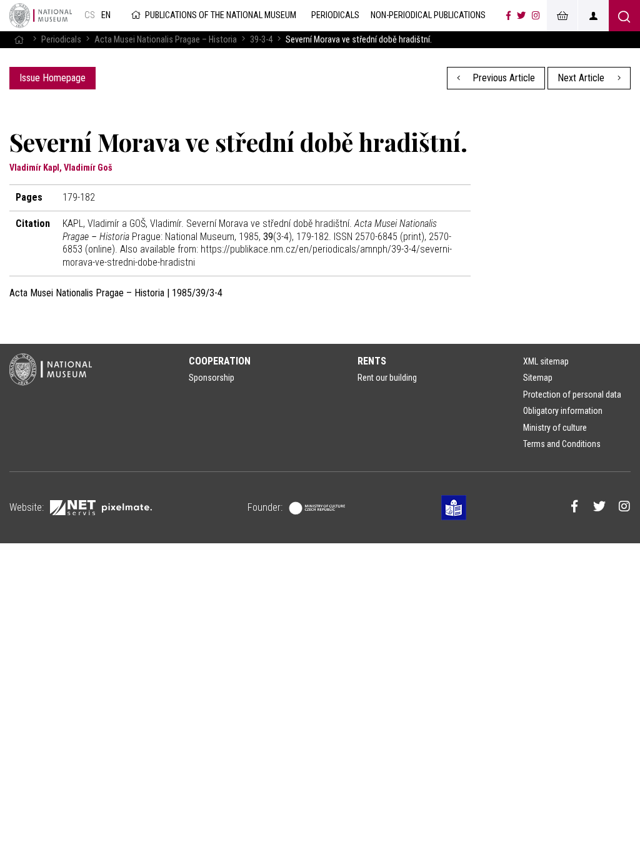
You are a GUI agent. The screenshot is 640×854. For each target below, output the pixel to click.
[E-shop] (562, 15)
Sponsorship (211, 378)
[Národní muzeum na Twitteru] (521, 15)
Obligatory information (562, 411)
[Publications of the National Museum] (40, 15)
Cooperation (220, 361)
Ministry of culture (555, 428)
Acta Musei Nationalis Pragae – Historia (165, 39)
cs (89, 15)
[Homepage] (18, 39)
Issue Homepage (52, 78)
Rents (372, 361)
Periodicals (61, 39)
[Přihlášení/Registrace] (593, 15)
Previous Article (502, 78)
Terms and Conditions (562, 444)
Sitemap (537, 378)
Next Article (582, 78)
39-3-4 (261, 39)
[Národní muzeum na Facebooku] (508, 15)
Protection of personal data (572, 394)
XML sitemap (546, 361)
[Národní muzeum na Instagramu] (536, 15)
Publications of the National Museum (220, 15)
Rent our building (387, 378)
